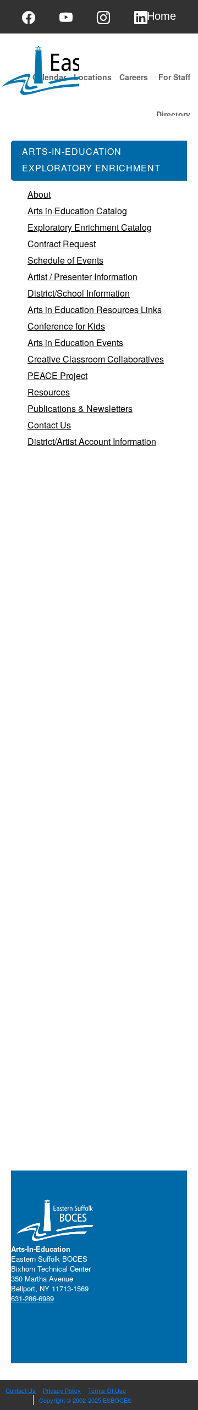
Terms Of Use (107, 1390)
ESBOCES (117, 1400)
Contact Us (21, 1390)
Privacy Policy (62, 1390)
